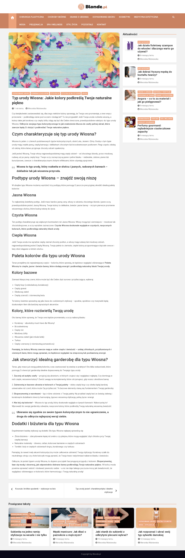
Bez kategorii (143, 42)
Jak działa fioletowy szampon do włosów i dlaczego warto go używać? (156, 48)
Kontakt (101, 24)
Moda (22, 24)
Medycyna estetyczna (146, 17)
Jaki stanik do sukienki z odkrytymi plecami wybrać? (111, 533)
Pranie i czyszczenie (164, 95)
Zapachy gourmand (146, 122)
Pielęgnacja (36, 24)
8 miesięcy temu (147, 55)
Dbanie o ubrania (79, 17)
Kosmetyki (124, 17)
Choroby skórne (57, 17)
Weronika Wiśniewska (37, 108)
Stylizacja (55, 93)
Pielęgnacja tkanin (146, 95)
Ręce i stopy (75, 525)
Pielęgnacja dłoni (61, 525)
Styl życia (71, 24)
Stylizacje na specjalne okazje (24, 525)
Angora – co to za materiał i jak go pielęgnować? (154, 100)
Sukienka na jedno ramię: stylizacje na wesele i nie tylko (29, 533)
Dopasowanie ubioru (104, 17)
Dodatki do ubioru (112, 518)
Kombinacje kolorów (39, 93)
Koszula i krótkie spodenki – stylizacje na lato (35, 489)
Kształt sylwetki (164, 521)
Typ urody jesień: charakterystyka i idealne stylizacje (94, 491)
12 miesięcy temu (147, 539)
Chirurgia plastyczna (31, 17)
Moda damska (101, 525)
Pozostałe (87, 24)
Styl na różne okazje (34, 518)
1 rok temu (19, 108)
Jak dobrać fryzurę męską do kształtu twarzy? (155, 73)
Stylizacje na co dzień (70, 93)
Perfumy (155, 119)
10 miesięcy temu (105, 539)
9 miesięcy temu (147, 106)
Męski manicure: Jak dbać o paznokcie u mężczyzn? (69, 533)
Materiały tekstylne (162, 92)
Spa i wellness (54, 24)
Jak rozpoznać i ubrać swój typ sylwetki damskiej (154, 533)
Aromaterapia (144, 119)
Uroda (84, 93)
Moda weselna (17, 518)
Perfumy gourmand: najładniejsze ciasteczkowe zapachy (154, 128)
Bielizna (99, 518)
